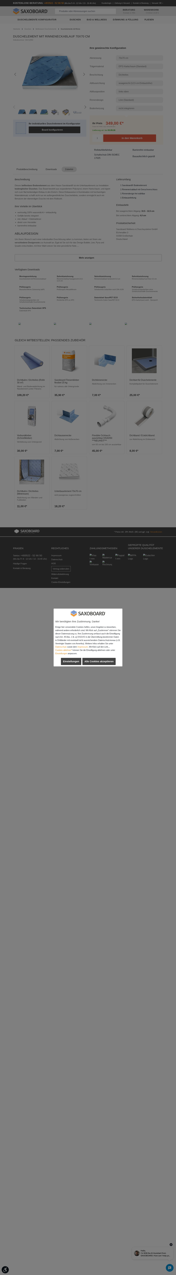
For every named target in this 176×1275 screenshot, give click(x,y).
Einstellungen (61, 653)
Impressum (83, 647)
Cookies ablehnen (63, 650)
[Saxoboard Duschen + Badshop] (88, 613)
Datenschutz (61, 647)
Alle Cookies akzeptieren (99, 661)
